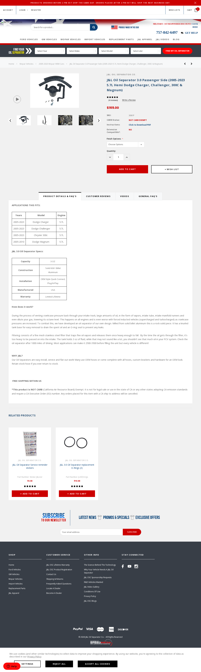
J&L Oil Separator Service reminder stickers (29, 466)
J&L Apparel (14, 593)
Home (11, 64)
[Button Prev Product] (186, 63)
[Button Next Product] (190, 63)
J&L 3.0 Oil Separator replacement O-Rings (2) (77, 466)
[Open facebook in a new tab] (123, 566)
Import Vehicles (15, 583)
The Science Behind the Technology (100, 565)
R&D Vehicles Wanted (93, 582)
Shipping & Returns (54, 579)
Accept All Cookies (97, 663)
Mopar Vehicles (26, 64)
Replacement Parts (17, 588)
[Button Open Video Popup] (17, 99)
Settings (27, 663)
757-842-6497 (167, 32)
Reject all (59, 663)
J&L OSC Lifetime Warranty (58, 565)
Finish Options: (115, 138)
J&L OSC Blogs (90, 601)
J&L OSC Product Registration (59, 569)
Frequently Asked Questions (58, 583)
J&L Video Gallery (91, 586)
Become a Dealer (54, 593)
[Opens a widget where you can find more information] (11, 666)
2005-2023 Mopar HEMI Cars (51, 64)
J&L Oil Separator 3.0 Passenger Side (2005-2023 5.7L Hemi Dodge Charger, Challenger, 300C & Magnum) (116, 64)
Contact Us (51, 574)
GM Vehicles (14, 574)
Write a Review (129, 100)
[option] (54, 90)
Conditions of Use (92, 591)
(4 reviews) (113, 100)
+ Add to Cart (29, 493)
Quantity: (111, 151)
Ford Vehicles (15, 569)
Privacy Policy (90, 596)
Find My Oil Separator (177, 51)
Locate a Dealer (53, 588)
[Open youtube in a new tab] (129, 566)
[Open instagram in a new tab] (136, 566)
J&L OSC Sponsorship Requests (97, 577)
